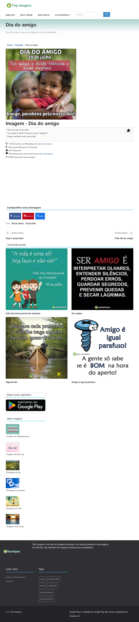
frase (42, 586)
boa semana (46, 592)
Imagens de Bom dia (15, 454)
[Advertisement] (69, 180)
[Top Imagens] (19, 5)
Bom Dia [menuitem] (10, 15)
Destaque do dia (13, 472)
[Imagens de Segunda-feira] (13, 429)
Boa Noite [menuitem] (44, 15)
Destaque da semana (15, 490)
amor (42, 579)
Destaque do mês (14, 508)
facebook (16, 216)
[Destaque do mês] (13, 501)
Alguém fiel (11, 382)
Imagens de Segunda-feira (17, 436)
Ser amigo (77, 313)
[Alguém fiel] (36, 348)
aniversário (54, 579)
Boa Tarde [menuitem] (26, 15)
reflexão (52, 586)
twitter (41, 216)
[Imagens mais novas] (13, 519)
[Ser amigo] (102, 279)
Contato (9, 581)
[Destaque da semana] (13, 483)
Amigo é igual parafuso (83, 382)
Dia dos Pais (46, 599)
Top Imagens (46, 144)
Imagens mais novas (15, 526)
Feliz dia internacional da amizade (23, 313)
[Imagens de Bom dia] (13, 447)
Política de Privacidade (15, 577)
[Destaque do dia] (13, 465)
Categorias (62, 15)
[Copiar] (129, 130)
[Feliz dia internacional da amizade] (36, 279)
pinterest (29, 216)
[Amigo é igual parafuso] (102, 348)
